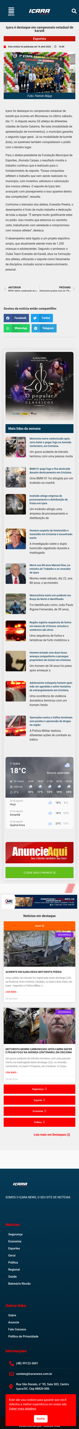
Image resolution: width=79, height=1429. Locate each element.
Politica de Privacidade (23, 1336)
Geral (11, 1255)
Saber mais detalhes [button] (22, 1408)
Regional (14, 1269)
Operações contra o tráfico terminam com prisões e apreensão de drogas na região (51, 721)
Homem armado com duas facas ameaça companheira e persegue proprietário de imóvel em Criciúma (50, 656)
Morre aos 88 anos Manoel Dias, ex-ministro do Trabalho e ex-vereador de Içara (50, 569)
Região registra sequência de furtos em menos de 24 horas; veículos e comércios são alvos (50, 626)
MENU (11, 15)
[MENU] (11, 10)
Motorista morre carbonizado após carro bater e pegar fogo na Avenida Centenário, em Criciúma (50, 442)
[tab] (39, 926)
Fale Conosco (17, 1329)
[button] (74, 11)
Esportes (39, 39)
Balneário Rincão (19, 1283)
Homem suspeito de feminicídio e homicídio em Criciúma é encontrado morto (51, 534)
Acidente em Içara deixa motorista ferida (34, 971)
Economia (14, 1241)
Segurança (15, 1234)
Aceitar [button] (41, 1418)
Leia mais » (12, 992)
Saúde (12, 1276)
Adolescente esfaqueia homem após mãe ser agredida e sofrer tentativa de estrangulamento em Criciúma (51, 686)
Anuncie (13, 1322)
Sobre (12, 1315)
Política (13, 1262)
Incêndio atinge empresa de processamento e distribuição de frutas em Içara (49, 499)
